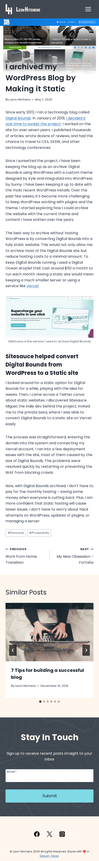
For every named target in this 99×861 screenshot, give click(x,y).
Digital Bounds (18, 118)
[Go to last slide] (13, 650)
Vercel (32, 286)
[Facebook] (36, 834)
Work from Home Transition (21, 556)
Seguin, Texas (49, 856)
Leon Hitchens (20, 99)
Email (12, 771)
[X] (49, 834)
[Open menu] (88, 9)
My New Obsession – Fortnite (75, 556)
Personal (16, 533)
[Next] (86, 650)
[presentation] (49, 632)
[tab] (40, 701)
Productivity (39, 533)
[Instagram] (62, 834)
